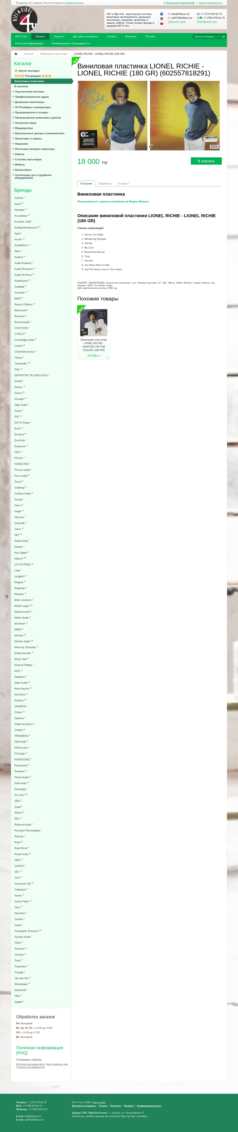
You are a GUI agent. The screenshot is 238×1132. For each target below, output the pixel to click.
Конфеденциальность (149, 1106)
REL (18, 818)
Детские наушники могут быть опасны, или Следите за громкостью (42, 1066)
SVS (18, 877)
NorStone (21, 694)
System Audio (23, 936)
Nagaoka (20, 676)
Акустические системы (29, 91)
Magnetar (20, 588)
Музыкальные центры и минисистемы (39, 133)
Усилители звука (25, 122)
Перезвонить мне (207, 21)
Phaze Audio (22, 777)
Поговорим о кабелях (29, 1059)
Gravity (19, 499)
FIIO (18, 452)
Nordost (20, 700)
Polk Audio (21, 783)
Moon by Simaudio (26, 647)
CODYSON (21, 328)
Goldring (20, 487)
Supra (18, 925)
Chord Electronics (25, 351)
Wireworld (20, 990)
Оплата (111, 36)
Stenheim (20, 913)
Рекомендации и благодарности (71, 43)
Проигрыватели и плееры (31, 112)
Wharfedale (22, 984)
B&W (18, 298)
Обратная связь (177, 21)
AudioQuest (22, 280)
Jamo (18, 528)
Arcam (19, 239)
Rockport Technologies (28, 830)
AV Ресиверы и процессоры (33, 107)
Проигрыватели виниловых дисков (38, 117)
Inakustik (20, 523)
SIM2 (18, 860)
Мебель (20, 164)
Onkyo (19, 712)
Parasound (21, 765)
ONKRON (21, 706)
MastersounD (23, 611)
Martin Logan (23, 605)
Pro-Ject (20, 794)
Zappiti (19, 1001)
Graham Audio (23, 493)
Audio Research (24, 268)
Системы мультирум (28, 159)
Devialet (20, 398)
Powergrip (21, 789)
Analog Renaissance (27, 227)
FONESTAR (22, 463)
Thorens (20, 954)
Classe (19, 357)
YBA (18, 995)
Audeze (20, 257)
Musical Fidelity (24, 664)
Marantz (20, 594)
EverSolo (20, 440)
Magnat (19, 582)
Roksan (19, 836)
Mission (20, 635)
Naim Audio (22, 682)
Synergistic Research (27, 930)
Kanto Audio (22, 540)
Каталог (40, 36)
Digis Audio (21, 404)
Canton (19, 345)
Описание (86, 183)
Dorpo (18, 410)
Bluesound (21, 310)
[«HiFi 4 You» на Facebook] (161, 14)
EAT (18, 416)
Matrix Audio (22, 617)
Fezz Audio (22, 475)
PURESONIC (23, 759)
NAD (18, 670)
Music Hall (21, 659)
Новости (59, 36)
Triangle (19, 972)
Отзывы (150, 36)
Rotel (18, 842)
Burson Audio (22, 322)
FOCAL (19, 458)
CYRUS (20, 333)
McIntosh (21, 623)
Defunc (19, 387)
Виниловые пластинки (29, 81)
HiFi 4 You (21, 36)
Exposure (21, 446)
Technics (20, 948)
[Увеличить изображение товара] (108, 358)
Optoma (19, 718)
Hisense (19, 517)
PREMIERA (22, 735)
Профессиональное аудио (32, 96)
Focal (18, 481)
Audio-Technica (24, 274)
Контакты (130, 36)
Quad (18, 806)
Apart (18, 233)
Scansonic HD (23, 883)
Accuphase (22, 215)
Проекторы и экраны (28, 138)
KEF (18, 534)
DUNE (19, 381)
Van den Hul (22, 978)
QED (18, 800)
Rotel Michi (21, 848)
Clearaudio (22, 363)
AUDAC (19, 197)
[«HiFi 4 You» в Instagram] (161, 19)
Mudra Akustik (23, 653)
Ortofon (19, 729)
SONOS (20, 865)
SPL (18, 871)
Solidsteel (21, 889)
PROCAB (21, 741)
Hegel (19, 511)
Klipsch (20, 558)
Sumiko (19, 919)
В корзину (206, 161)
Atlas (18, 251)
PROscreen (22, 747)
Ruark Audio (22, 854)
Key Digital (21, 552)
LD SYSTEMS (23, 564)
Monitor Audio (23, 641)
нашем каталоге (74, 3)
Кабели (19, 154)
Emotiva (20, 434)
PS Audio (20, 753)
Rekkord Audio (23, 824)
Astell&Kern (22, 245)
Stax (18, 907)
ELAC (19, 428)
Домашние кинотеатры (29, 101)
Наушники (21, 143)
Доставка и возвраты (85, 36)
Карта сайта (99, 1102)
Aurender (20, 292)
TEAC (18, 942)
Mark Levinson (23, 599)
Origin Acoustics (24, 724)
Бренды (23, 190)
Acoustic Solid (23, 221)
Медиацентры (24, 128)
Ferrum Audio (22, 469)
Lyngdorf (20, 576)
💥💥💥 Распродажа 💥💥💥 (32, 75)
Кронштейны (23, 169)
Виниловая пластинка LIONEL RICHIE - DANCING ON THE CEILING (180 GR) (94, 345)
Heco (18, 505)
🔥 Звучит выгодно (26, 70)
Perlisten (20, 771)
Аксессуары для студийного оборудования (33, 176)
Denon (19, 393)
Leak (18, 570)
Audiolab (20, 286)
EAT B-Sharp (22, 422)
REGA (19, 812)
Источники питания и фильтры (35, 148)
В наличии (21, 86)
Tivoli (18, 960)
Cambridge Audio (25, 339)
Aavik (18, 203)
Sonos (19, 895)
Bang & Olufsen (24, 304)
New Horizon (23, 688)
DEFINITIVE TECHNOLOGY (31, 375)
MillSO (19, 629)
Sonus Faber (23, 901)
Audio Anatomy (23, 262)
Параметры (105, 183)
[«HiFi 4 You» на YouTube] (161, 23)
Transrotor (21, 966)
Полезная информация (29, 43)
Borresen (20, 316)
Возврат (128, 1106)
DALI (18, 369)
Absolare (20, 209)
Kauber (19, 546)
